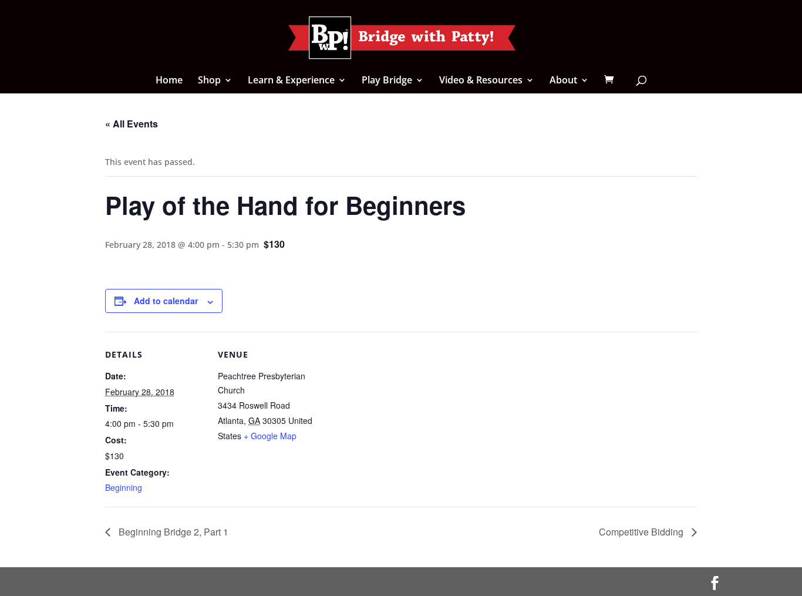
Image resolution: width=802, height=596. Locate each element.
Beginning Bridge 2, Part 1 (172, 531)
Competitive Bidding (642, 531)
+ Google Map (270, 436)
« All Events (131, 123)
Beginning (123, 487)
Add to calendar (166, 301)
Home (169, 81)
